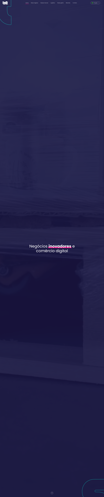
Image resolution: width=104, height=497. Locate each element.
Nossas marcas (44, 3)
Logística (53, 3)
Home (27, 3)
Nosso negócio (34, 3)
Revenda (68, 3)
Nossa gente (60, 3)
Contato (75, 3)
